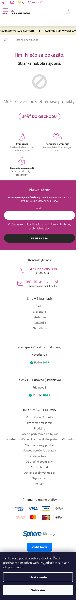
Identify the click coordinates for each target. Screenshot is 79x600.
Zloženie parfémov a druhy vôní (39, 434)
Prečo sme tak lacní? (39, 423)
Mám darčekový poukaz (39, 445)
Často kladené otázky (39, 417)
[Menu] (5, 11)
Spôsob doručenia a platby (39, 450)
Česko (39, 306)
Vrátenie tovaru (39, 456)
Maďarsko (39, 317)
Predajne (39, 428)
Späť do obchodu (39, 116)
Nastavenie (38, 577)
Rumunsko (39, 323)
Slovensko (39, 311)
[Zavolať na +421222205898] (6, 2)
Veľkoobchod (39, 467)
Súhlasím (38, 590)
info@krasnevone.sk (42, 283)
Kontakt (39, 483)
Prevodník (37, 2)
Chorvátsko (39, 328)
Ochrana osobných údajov (39, 472)
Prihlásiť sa (39, 238)
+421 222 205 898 (42, 270)
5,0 (23, 2)
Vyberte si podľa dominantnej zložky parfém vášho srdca (39, 439)
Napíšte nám (39, 478)
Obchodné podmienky (39, 461)
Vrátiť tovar (39, 547)
